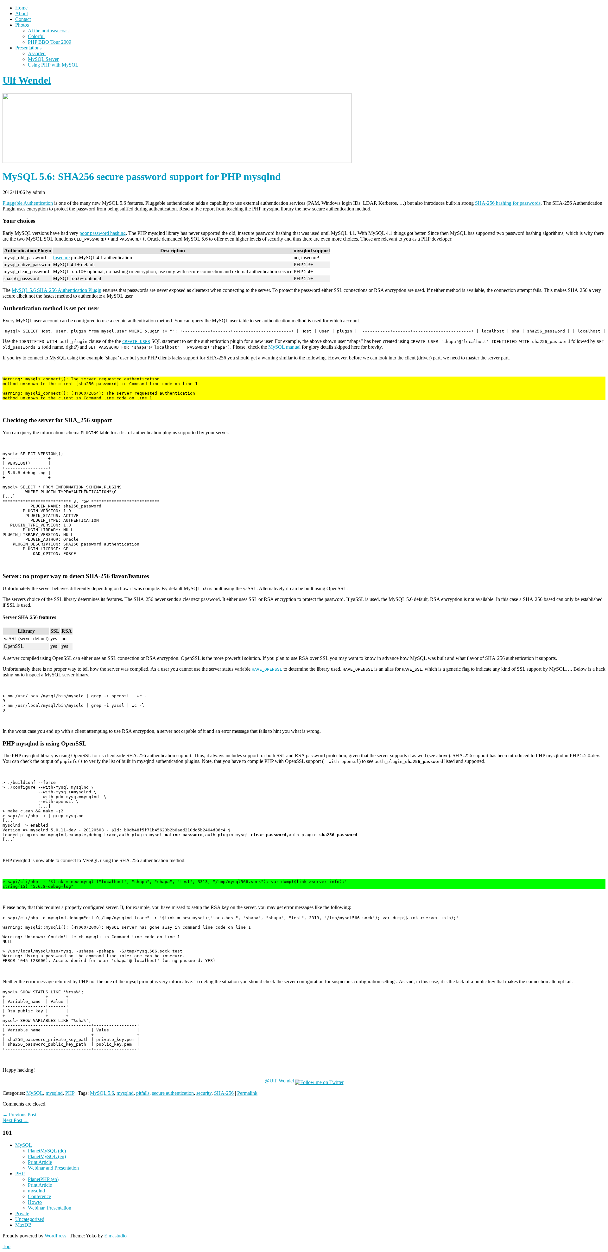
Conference (39, 1196)
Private (22, 1213)
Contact (23, 19)
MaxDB (23, 1225)
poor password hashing (102, 233)
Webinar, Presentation (49, 1207)
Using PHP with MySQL (53, 65)
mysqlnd (54, 1093)
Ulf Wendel (27, 80)
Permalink (247, 1093)
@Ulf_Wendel (280, 1080)
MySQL (34, 1093)
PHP (69, 1093)
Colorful (36, 36)
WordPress (55, 1235)
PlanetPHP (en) (43, 1179)
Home (21, 7)
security (204, 1093)
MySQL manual (284, 347)
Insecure (61, 257)
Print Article (40, 1162)
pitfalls (142, 1093)
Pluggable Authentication (28, 203)
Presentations (28, 47)
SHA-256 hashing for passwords (508, 203)
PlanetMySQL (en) (47, 1156)
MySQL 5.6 (102, 1093)
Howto (35, 1202)
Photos (22, 25)
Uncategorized (29, 1219)
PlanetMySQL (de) (47, 1150)
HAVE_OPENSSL (267, 669)
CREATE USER (136, 341)
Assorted (37, 53)
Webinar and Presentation (53, 1168)
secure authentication (173, 1093)
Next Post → (15, 1120)
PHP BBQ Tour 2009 (49, 42)
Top (6, 1246)
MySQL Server (43, 59)
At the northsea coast (49, 30)
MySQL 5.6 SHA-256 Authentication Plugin (56, 290)
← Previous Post (19, 1114)
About (21, 13)
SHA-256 (224, 1093)
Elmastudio (115, 1235)
